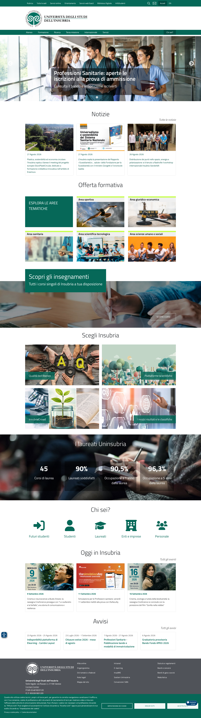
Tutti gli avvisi (168, 628)
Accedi (162, 3)
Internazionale (91, 32)
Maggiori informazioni (100, 81)
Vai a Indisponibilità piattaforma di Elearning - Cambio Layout (43, 641)
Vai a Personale (162, 530)
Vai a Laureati (100, 530)
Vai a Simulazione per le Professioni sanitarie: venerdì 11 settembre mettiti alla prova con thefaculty (100, 587)
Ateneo (29, 32)
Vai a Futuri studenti (39, 530)
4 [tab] (104, 97)
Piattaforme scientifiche (139, 364)
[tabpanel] (100, 68)
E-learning (118, 668)
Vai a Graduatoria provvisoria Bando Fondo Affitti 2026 (158, 641)
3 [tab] (100, 97)
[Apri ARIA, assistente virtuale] (191, 703)
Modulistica (162, 677)
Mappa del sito (83, 682)
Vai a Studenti (70, 530)
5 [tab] (107, 97)
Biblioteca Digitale (104, 3)
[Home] (57, 18)
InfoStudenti (120, 3)
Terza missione (72, 32)
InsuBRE (117, 672)
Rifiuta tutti (150, 706)
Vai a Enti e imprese (131, 530)
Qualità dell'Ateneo (62, 364)
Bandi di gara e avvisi (166, 672)
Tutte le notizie (167, 120)
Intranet (117, 663)
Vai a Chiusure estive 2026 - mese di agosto (81, 641)
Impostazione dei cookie (116, 706)
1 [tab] (93, 97)
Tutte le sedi (41, 3)
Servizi (106, 32)
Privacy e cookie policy (11, 712)
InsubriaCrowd (62, 408)
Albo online (81, 663)
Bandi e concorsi (164, 668)
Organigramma (83, 668)
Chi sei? (169, 32)
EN (170, 3)
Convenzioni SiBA (121, 682)
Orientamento (70, 3)
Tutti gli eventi (168, 559)
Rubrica (30, 3)
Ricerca (57, 32)
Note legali (81, 677)
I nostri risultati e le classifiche (139, 408)
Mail (154, 3)
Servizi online (55, 3)
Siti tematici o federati (86, 672)
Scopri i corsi (163, 316)
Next (191, 63)
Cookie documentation (29, 712)
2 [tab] (97, 97)
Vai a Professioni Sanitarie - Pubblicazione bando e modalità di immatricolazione (119, 641)
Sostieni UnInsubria (122, 677)
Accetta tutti (183, 706)
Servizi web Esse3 (86, 3)
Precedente (9, 63)
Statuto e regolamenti (166, 663)
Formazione (43, 32)
